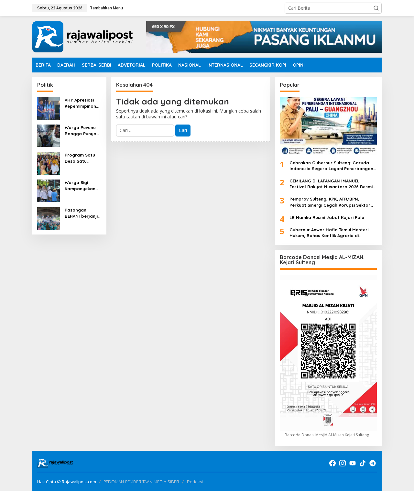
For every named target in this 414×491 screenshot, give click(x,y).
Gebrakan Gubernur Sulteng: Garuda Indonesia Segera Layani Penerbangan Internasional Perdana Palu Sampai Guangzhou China (331, 165)
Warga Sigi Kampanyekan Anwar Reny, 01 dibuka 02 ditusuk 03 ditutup (81, 185)
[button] (376, 8)
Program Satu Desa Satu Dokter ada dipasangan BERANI (80, 158)
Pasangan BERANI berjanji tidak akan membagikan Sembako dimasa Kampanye (81, 213)
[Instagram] (342, 463)
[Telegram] (372, 463)
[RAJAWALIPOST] (82, 36)
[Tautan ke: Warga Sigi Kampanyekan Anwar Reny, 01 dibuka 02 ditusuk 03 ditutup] (48, 190)
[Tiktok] (362, 463)
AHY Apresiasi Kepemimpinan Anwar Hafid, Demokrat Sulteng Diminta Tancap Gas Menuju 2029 (82, 103)
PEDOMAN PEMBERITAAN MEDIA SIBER (141, 481)
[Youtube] (352, 463)
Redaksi (195, 481)
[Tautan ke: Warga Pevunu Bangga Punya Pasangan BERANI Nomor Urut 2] (48, 135)
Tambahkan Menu (106, 8)
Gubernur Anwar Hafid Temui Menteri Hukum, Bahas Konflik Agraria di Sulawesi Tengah (328, 232)
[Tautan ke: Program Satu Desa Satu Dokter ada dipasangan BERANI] (48, 163)
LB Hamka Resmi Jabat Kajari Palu (326, 217)
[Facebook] (332, 463)
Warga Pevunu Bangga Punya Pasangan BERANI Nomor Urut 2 (80, 130)
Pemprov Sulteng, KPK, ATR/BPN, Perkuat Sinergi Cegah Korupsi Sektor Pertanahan (329, 202)
